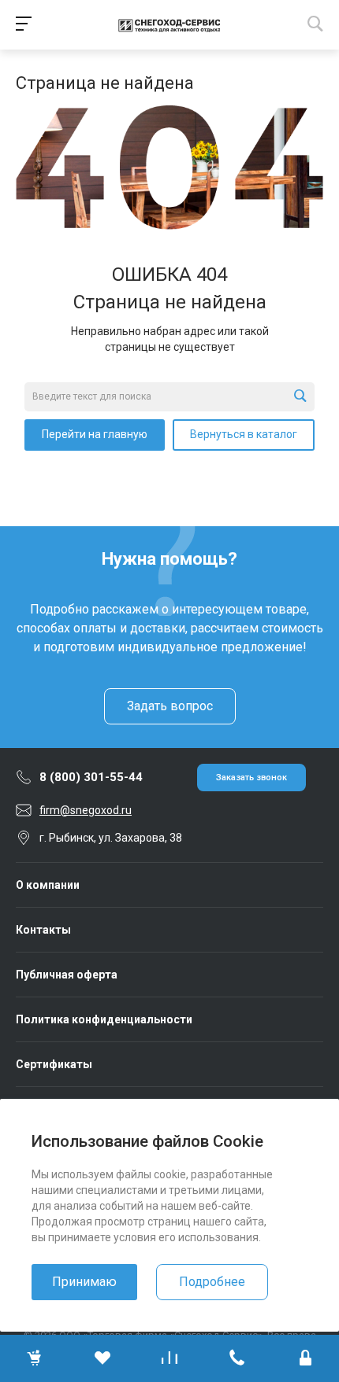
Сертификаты (54, 1064)
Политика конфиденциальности (104, 1019)
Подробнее (212, 1281)
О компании (48, 885)
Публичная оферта (66, 974)
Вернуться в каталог (243, 434)
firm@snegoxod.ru (85, 810)
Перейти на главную (94, 434)
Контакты (43, 929)
